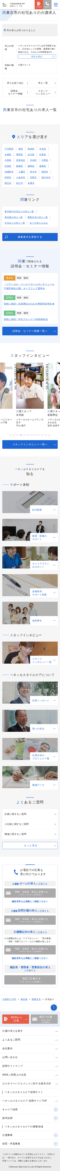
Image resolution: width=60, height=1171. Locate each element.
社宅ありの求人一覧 (15, 223)
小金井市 (20, 177)
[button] (6, 390)
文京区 (42, 149)
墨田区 (19, 154)
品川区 (31, 154)
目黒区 (42, 154)
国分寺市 (46, 177)
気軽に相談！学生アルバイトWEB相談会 (26, 319)
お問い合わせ (10, 1057)
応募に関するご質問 (15, 814)
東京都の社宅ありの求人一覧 (19, 211)
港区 (20, 149)
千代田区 (9, 149)
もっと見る (31, 845)
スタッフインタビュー (43, 92)
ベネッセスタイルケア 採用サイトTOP (24, 1100)
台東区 (8, 154)
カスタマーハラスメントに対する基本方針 (26, 1083)
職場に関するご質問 (15, 834)
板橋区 (19, 166)
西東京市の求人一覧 (38, 217)
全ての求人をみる (39, 223)
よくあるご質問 (11, 1039)
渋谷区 (33, 160)
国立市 (8, 183)
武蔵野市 (9, 172)
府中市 (33, 172)
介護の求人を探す (12, 1031)
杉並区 (8, 166)
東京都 (24, 999)
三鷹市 (21, 172)
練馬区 (31, 166)
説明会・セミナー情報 (15, 92)
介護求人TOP (9, 999)
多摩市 (31, 183)
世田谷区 (20, 160)
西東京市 (36, 999)
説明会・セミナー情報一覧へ (30, 331)
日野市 (33, 177)
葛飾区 (42, 166)
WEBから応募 (16, 1019)
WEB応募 (39, 7)
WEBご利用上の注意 (14, 1074)
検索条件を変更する (30, 237)
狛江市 (19, 183)
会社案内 (7, 1048)
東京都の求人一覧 (14, 217)
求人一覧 (43, 83)
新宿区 (31, 149)
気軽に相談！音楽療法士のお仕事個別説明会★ (29, 303)
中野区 (45, 160)
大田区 (8, 160)
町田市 (8, 177)
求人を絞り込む (15, 83)
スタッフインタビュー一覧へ (30, 444)
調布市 (45, 172)
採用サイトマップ (12, 1066)
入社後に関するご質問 (17, 824)
